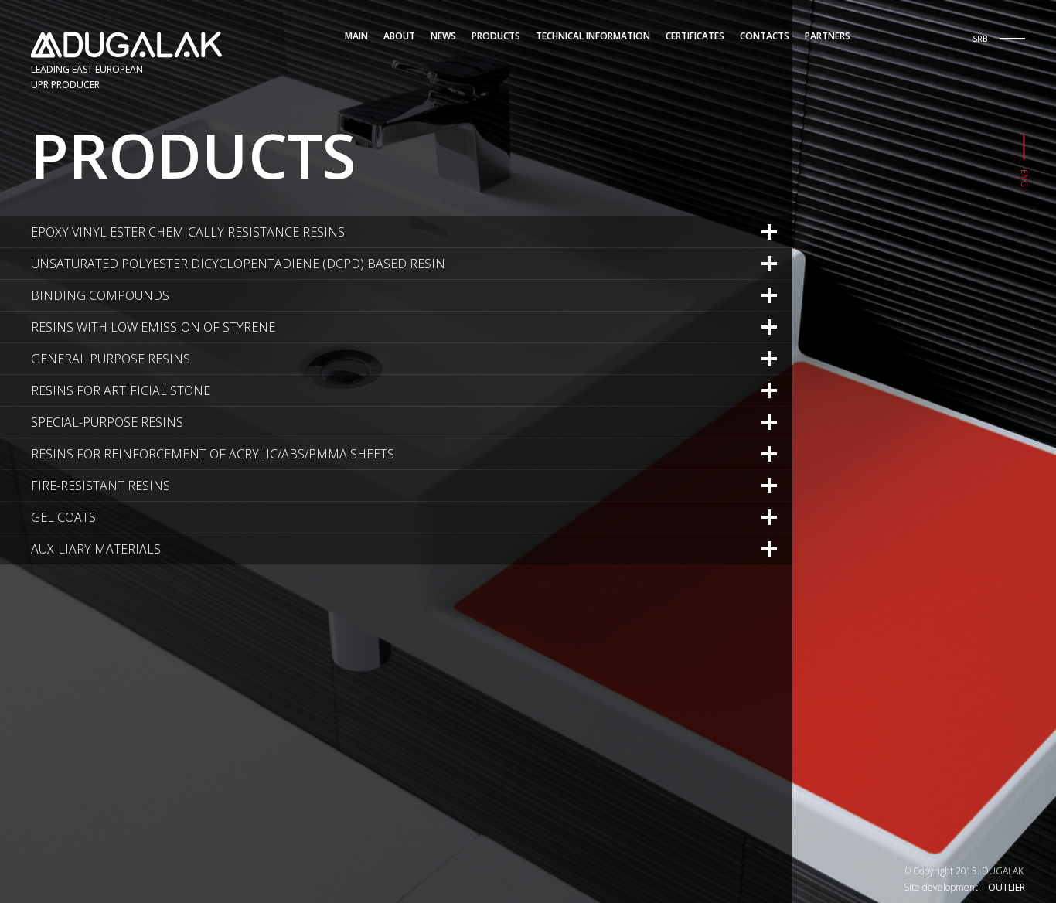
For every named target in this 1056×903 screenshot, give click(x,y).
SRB (980, 38)
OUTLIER (1006, 887)
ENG (1024, 178)
